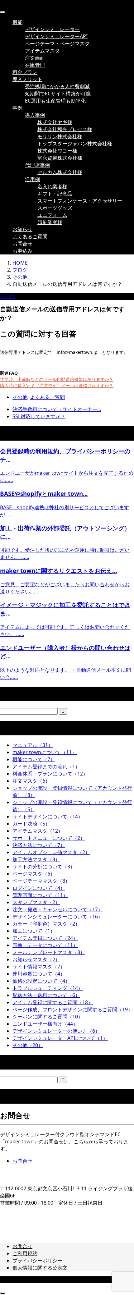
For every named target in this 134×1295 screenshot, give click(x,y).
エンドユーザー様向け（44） (45, 1023)
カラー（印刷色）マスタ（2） (46, 923)
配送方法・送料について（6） (46, 995)
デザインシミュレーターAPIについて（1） (60, 1038)
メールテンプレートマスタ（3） (48, 952)
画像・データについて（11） (45, 945)
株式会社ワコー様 (57, 150)
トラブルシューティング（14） (47, 988)
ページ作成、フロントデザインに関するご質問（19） (72, 1009)
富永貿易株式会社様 (59, 157)
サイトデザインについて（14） (47, 816)
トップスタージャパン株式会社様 (74, 143)
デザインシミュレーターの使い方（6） (56, 1030)
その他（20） (27, 1045)
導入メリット (27, 79)
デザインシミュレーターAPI (56, 36)
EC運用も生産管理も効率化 (55, 100)
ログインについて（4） (38, 888)
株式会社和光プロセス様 (64, 129)
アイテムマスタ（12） (37, 830)
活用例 (32, 179)
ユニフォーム (52, 215)
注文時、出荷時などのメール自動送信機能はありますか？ (56, 379)
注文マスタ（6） (31, 780)
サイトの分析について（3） (43, 866)
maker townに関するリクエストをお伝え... (58, 570)
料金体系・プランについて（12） (50, 773)
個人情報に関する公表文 (39, 1267)
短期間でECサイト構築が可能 (58, 93)
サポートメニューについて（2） (48, 838)
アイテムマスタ (42, 50)
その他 (7, 296)
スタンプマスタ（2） (36, 902)
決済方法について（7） (38, 845)
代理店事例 (37, 165)
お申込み (22, 250)
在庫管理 (35, 65)
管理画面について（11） (40, 895)
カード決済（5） (31, 823)
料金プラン (24, 72)
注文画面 (35, 57)
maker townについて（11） (44, 752)
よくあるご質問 (29, 236)
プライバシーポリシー (37, 1260)
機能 (17, 22)
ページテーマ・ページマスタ (57, 43)
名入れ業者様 (52, 186)
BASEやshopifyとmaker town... (44, 493)
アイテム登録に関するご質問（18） (52, 1002)
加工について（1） (33, 930)
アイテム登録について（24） (45, 938)
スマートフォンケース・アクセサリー (79, 200)
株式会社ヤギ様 (54, 122)
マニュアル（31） (32, 745)
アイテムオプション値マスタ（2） (51, 852)
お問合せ (22, 243)
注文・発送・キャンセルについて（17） (57, 909)
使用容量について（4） (38, 973)
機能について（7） (33, 759)
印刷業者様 (49, 222)
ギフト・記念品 (54, 193)
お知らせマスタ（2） (36, 959)
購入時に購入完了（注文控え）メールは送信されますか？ (56, 385)
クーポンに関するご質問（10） (47, 1016)
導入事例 (35, 115)
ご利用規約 (24, 1253)
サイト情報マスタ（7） (38, 966)
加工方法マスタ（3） (36, 859)
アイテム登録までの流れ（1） (46, 766)
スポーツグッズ (54, 207)
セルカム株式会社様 (59, 172)
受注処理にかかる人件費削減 (57, 86)
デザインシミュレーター (52, 29)
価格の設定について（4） (41, 980)
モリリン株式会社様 (59, 136)
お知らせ (22, 229)
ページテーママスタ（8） (41, 880)
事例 (17, 107)
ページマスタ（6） (33, 873)
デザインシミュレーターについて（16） (57, 916)
